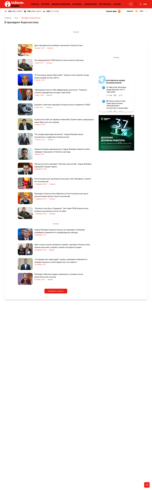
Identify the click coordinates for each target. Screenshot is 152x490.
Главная (8, 18)
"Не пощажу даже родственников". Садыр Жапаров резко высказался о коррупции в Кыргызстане (58, 137)
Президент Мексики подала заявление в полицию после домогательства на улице (58, 277)
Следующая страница (55, 291)
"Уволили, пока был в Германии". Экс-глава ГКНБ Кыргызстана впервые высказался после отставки (61, 211)
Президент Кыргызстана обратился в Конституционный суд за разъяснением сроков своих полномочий (61, 196)
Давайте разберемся (61, 4)
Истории (45, 4)
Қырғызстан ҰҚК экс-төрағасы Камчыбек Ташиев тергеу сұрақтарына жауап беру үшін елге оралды (64, 121)
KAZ (145, 4)
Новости (35, 4)
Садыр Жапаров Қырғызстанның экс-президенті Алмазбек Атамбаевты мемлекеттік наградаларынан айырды (59, 232)
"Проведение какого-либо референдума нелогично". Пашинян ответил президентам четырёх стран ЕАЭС (60, 92)
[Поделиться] (147, 485)
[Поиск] (135, 4)
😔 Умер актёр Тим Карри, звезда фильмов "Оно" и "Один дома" (116, 89)
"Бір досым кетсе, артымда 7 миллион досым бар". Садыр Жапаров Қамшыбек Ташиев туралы (63, 166)
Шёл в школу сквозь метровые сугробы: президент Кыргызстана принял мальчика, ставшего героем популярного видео (62, 247)
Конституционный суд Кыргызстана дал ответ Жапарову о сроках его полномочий (62, 181)
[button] (137, 11)
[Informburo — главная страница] (15, 4)
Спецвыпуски (90, 4)
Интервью (77, 4)
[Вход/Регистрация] (140, 4)
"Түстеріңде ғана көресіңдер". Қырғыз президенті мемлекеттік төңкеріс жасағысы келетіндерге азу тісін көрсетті (60, 261)
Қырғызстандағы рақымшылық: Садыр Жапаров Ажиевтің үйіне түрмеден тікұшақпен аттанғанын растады (62, 151)
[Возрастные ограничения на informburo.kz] (130, 4)
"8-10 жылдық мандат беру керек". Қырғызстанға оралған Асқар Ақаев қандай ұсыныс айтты (61, 77)
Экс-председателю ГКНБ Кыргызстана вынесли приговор (58, 61)
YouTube (117, 4)
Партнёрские (105, 4)
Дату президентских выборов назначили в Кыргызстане (58, 46)
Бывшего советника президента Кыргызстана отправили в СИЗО (62, 106)
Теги (16, 18)
